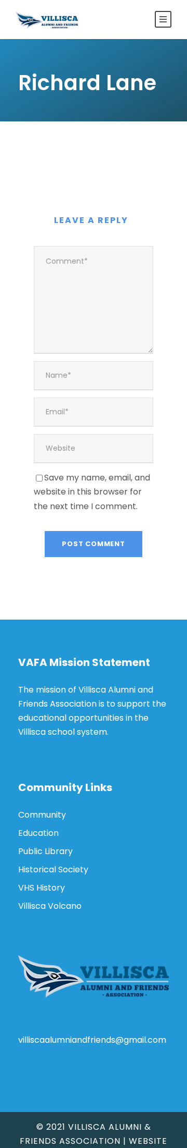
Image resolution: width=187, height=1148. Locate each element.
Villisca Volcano (50, 906)
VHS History (41, 888)
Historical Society (53, 869)
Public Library (45, 851)
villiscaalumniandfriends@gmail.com (92, 1040)
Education (38, 833)
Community (42, 815)
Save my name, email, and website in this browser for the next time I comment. (92, 492)
